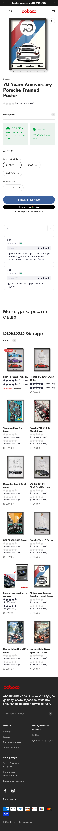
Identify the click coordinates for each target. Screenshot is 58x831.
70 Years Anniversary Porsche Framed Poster (41, 594)
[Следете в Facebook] (5, 791)
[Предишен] (3, 3)
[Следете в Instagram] (13, 791)
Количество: (9, 181)
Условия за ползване (13, 780)
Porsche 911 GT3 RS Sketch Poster (40, 429)
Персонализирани (12, 742)
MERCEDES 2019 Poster (15, 540)
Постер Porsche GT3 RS (15, 376)
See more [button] (42, 259)
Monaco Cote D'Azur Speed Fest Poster (40, 650)
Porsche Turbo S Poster (41, 540)
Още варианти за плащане (29, 211)
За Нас (35, 735)
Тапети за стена (11, 747)
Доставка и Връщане (42, 740)
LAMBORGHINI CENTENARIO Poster (40, 485)
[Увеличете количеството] (19, 188)
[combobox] (50, 228)
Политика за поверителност (10, 773)
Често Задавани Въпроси (11, 765)
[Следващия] (54, 3)
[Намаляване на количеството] (7, 188)
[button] (18, 104)
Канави (6, 736)
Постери (7, 731)
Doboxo (7, 78)
